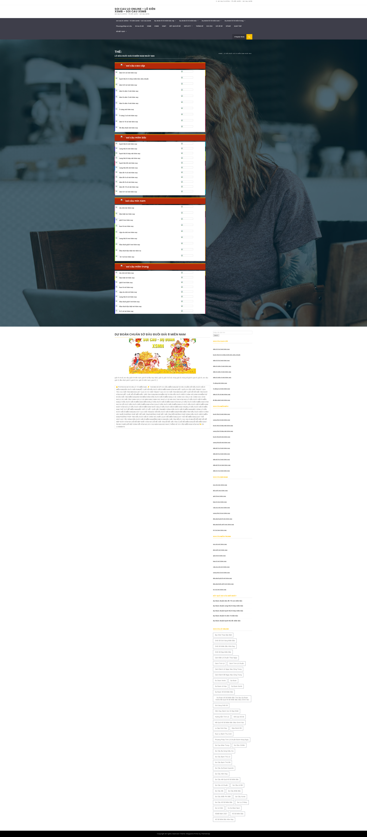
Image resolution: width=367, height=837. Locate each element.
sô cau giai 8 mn (186, 419)
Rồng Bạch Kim (159, 419)
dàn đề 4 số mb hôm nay (128, 173)
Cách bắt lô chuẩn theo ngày (226, 658)
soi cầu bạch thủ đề (222, 762)
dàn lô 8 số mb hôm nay (128, 85)
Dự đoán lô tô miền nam (211, 21)
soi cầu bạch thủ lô (222, 757)
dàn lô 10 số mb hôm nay (128, 122)
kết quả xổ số (239, 717)
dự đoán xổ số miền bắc (224, 692)
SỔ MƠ (228, 26)
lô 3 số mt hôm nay (126, 311)
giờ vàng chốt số (221, 705)
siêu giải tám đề (172, 419)
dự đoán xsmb (236, 686)
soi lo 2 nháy (242, 802)
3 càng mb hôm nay (126, 109)
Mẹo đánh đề (237, 728)
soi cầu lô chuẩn (221, 785)
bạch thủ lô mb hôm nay (128, 144)
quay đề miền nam (169, 417)
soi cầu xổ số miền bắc (223, 802)
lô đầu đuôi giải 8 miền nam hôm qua (142, 404)
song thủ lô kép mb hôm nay (129, 158)
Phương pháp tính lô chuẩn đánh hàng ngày (232, 740)
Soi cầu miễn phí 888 (223, 797)
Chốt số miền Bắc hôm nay (225, 646)
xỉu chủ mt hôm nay (126, 273)
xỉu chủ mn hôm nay (126, 208)
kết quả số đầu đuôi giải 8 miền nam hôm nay (159, 389)
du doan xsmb (220, 680)
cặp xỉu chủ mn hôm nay (128, 232)
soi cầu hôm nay (221, 774)
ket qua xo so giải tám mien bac (170, 392)
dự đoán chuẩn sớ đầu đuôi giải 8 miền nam (150, 334)
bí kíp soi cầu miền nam (166, 387)
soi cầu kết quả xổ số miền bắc (227, 779)
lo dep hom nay (221, 728)
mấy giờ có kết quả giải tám (150, 409)
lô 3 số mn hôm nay (126, 257)
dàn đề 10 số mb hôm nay (128, 187)
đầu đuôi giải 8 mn (131, 389)
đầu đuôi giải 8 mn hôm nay (129, 245)
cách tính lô (220, 663)
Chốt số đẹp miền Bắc (223, 652)
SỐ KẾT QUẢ (120, 31)
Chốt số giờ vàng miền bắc (225, 641)
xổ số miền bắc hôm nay (224, 819)
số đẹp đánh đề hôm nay (137, 424)
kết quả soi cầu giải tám (188, 389)
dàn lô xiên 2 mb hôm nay (128, 91)
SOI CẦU (209, 26)
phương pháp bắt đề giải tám (136, 414)
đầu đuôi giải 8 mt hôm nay (129, 302)
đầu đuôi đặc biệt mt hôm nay (130, 306)
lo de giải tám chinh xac (129, 399)
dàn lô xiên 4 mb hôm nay (128, 103)
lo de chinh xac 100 (180, 397)
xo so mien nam (234, 808)
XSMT (164, 26)
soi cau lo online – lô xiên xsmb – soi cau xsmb (235, 1)
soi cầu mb (219, 791)
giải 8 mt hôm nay (126, 282)
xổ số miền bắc (237, 814)
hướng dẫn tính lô (222, 717)
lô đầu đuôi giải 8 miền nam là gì (171, 404)
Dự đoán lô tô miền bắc (188, 21)
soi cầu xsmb (240, 797)
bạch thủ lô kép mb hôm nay (129, 153)
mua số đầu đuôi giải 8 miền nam (164, 412)
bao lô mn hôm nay (126, 226)
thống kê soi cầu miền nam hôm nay (185, 424)
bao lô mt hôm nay (126, 287)
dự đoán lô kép (221, 686)
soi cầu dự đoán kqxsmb (224, 768)
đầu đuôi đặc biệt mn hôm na (130, 251)
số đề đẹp (197, 419)
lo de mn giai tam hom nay (176, 399)
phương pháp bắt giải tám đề (161, 414)
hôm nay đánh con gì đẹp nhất (227, 711)
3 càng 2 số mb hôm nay (128, 116)
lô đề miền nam (131, 409)
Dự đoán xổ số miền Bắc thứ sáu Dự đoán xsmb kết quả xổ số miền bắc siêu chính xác (232, 699)
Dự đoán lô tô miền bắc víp (164, 21)
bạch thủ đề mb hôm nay (128, 163)
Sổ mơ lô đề (139, 26)
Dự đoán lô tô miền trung (234, 21)
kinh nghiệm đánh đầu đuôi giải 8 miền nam (154, 397)
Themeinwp (205, 834)
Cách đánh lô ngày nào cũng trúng (228, 669)
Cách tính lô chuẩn (236, 663)
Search (216, 335)
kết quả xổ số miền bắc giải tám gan (139, 394)
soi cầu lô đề (238, 785)
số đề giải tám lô (172, 422)
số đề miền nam (186, 422)
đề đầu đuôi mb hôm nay (128, 128)
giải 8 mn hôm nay (126, 220)
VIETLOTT (187, 26)
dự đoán (233, 680)
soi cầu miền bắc (234, 791)
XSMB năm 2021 (221, 814)
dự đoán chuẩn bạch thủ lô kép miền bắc (228, 611)
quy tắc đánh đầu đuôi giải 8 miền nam (136, 419)
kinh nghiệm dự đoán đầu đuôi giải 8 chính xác (174, 394)
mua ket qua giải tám (142, 412)
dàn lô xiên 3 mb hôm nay (128, 97)
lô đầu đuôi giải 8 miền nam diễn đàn (135, 402)
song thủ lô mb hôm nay (128, 149)
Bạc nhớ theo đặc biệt (223, 635)
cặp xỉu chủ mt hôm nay (128, 292)
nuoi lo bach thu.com (223, 734)
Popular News (239, 37)
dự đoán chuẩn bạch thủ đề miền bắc (226, 621)
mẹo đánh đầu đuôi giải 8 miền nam (177, 409)
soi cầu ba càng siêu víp (224, 751)
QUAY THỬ (238, 26)
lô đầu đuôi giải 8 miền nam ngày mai (143, 407)
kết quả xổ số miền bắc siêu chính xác (229, 722)
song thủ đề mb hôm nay (128, 168)
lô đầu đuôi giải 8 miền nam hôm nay (166, 402)
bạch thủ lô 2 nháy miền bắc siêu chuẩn (134, 79)
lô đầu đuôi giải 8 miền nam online (173, 407)
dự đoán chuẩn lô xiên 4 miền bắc (225, 616)
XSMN (156, 26)
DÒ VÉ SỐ (219, 26)
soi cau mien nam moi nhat (159, 424)
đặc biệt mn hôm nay (127, 214)
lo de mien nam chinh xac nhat (152, 399)
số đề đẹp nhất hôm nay (142, 422)
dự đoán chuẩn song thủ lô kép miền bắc (228, 606)
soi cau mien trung (222, 745)
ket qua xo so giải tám (147, 392)
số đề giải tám (159, 422)
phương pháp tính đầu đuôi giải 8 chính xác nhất (140, 417)
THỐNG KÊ (199, 26)
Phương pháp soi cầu (124, 26)
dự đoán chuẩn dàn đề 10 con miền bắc (227, 601)
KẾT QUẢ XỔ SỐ (175, 26)
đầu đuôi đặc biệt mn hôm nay (223, 524)
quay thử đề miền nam (186, 417)
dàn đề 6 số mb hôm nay (128, 177)
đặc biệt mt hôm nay (126, 278)
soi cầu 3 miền (239, 745)
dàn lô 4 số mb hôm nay (128, 192)
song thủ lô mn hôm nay (128, 238)
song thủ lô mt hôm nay (128, 297)
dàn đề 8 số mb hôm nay (128, 182)
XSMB (149, 26)
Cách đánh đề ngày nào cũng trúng (228, 675)
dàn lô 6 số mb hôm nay (128, 73)
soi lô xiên (219, 808)
